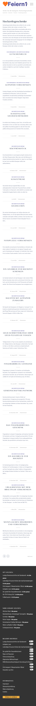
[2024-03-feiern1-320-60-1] (15, 4)
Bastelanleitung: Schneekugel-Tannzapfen (14, 614)
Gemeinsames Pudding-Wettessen (12, 622)
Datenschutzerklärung (9, 686)
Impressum (6, 684)
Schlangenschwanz (8, 627)
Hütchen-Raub (7, 611)
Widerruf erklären (11, 697)
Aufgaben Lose (7, 589)
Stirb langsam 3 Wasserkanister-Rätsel (13, 586)
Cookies (5, 692)
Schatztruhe (18, 179)
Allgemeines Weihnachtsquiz (10, 659)
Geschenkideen (11, 52)
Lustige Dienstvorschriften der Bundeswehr (14, 575)
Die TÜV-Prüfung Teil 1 (9, 594)
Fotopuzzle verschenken (18, 241)
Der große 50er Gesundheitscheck (12, 592)
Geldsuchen (18, 206)
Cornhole (5, 616)
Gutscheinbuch (18, 54)
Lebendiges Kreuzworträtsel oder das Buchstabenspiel (17, 581)
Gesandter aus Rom (8, 670)
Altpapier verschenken (18, 85)
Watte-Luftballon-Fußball (10, 625)
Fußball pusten (7, 597)
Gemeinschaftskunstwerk (18, 391)
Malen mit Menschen (8, 654)
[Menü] (30, 4)
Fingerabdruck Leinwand (18, 364)
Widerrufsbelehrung (8, 689)
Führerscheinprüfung (8, 657)
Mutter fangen (6, 619)
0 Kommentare (22, 76)
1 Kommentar (23, 320)
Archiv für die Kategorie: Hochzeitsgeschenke (17, 11)
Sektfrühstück (18, 148)
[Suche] (26, 4)
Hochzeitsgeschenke (23, 52)
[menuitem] (26, 4)
